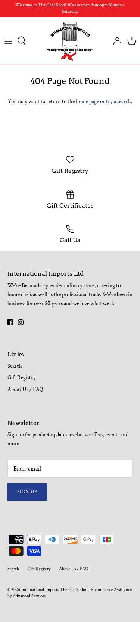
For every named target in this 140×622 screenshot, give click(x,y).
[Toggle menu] (8, 41)
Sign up (27, 492)
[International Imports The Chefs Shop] (70, 41)
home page (87, 101)
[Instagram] (21, 322)
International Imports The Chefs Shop (54, 589)
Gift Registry (21, 377)
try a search (118, 101)
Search (14, 366)
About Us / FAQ (25, 389)
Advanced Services (29, 596)
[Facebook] (10, 322)
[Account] (115, 41)
